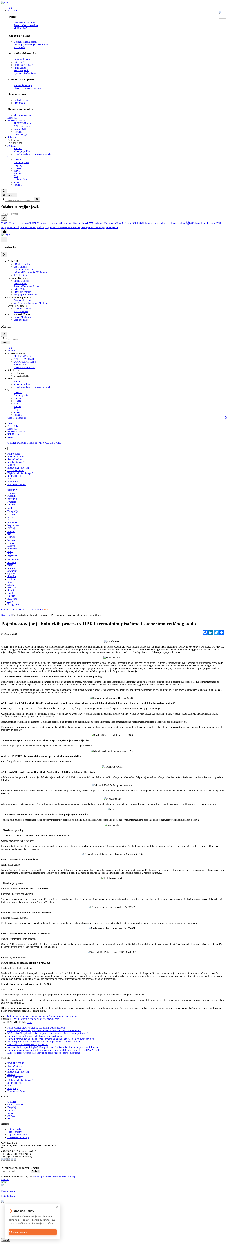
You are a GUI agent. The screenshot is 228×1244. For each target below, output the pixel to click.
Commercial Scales (23, 300)
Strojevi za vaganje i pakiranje (28, 88)
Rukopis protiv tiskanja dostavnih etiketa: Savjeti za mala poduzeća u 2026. (44, 1041)
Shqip (48, 227)
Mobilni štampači (15, 462)
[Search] (4, 191)
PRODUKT (13, 10)
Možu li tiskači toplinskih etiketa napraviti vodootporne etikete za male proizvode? (47, 1033)
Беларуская (112, 227)
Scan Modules (21, 319)
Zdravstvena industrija (18, 1137)
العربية (85, 223)
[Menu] (4, 239)
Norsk (77, 227)
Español (77, 223)
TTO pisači (19, 47)
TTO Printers (20, 275)
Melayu (164, 223)
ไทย (59, 223)
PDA (10, 479)
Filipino (128, 223)
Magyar (5, 227)
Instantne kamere (22, 59)
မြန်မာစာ (190, 223)
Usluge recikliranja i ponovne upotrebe (33, 154)
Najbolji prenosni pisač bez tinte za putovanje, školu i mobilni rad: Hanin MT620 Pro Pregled (53, 1050)
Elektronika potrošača (18, 467)
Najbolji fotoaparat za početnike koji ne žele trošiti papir (34, 1036)
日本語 (140, 223)
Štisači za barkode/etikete (26, 25)
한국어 (120, 223)
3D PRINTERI (14, 476)
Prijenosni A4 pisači (23, 65)
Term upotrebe (60, 1176)
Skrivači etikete (14, 459)
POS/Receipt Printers (24, 264)
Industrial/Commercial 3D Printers (30, 272)
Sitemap (72, 1176)
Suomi (70, 227)
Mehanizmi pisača (22, 115)
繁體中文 (34, 223)
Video (17, 182)
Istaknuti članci (21, 179)
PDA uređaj (19, 103)
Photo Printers (20, 283)
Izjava (17, 170)
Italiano (148, 223)
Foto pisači (19, 62)
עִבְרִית (102, 227)
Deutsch (53, 223)
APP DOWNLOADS (24, 359)
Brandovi (12, 117)
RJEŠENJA (13, 434)
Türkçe (156, 223)
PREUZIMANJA (16, 120)
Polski (182, 223)
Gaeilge (85, 227)
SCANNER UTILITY (25, 361)
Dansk (54, 227)
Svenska (32, 227)
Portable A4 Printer (16, 484)
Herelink (18, 131)
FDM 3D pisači (21, 70)
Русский (24, 223)
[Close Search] (37, 199)
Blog (16, 176)
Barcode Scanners (22, 308)
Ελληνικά (14, 227)
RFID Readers (21, 311)
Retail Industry (14, 1132)
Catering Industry (16, 1129)
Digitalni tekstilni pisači (25, 41)
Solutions (12, 137)
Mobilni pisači (21, 28)
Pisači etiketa (20, 67)
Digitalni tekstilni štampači (20, 473)
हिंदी (134, 223)
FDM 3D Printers (22, 292)
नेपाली (218, 223)
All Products (13, 453)
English (15, 223)
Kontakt (11, 145)
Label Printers (20, 266)
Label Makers (20, 289)
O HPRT (18, 159)
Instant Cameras (21, 280)
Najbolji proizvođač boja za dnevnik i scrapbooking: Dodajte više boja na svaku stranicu (50, 1038)
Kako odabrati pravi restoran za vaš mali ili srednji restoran (36, 1027)
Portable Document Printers (27, 286)
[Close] (4, 218)
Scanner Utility (21, 129)
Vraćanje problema (23, 151)
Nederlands (200, 223)
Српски (24, 227)
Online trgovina (21, 162)
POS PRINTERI (15, 456)
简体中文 (6, 223)
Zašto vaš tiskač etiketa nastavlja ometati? (27, 1044)
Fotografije (12, 481)
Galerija (17, 168)
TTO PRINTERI (15, 470)
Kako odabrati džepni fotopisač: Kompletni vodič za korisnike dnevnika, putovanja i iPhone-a (53, 1047)
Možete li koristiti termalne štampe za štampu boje (34, 1018)
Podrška (18, 184)
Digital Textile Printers (25, 269)
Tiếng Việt (67, 223)
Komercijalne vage (23, 85)
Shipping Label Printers (25, 294)
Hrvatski (62, 227)
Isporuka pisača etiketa (25, 73)
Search (5, 342)
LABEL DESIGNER (24, 367)
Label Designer (21, 134)
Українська (110, 223)
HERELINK (20, 364)
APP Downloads (22, 126)
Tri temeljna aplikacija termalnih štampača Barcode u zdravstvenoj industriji (44, 1016)
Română (211, 223)
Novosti (17, 173)
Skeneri (11, 465)
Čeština (40, 227)
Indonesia (173, 223)
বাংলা (91, 223)
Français (44, 223)
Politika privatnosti (42, 1176)
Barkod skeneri (21, 100)
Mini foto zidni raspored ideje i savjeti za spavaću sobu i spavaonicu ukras (43, 1052)
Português (98, 223)
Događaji (18, 165)
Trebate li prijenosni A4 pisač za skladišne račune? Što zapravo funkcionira (44, 1030)
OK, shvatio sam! (18, 1232)
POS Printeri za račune (25, 22)
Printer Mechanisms (23, 317)
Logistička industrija (17, 1134)
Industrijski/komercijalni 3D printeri (31, 44)
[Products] (4, 231)
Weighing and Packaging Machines (31, 303)
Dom (9, 8)
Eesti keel (94, 227)
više (29, 1022)
